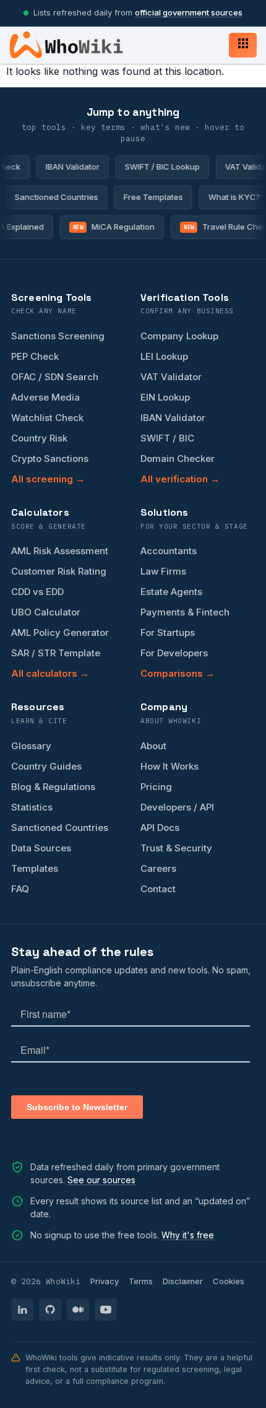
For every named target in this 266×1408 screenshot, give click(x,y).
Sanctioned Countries (59, 197)
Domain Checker (177, 458)
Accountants (168, 551)
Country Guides (46, 766)
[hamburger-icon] (243, 45)
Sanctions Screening (58, 336)
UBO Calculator (45, 612)
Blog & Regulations (53, 787)
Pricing (156, 787)
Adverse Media (45, 397)
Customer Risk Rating (58, 571)
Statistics (32, 807)
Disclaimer (183, 1281)
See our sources (101, 1180)
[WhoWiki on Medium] (78, 1309)
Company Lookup (179, 336)
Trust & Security (176, 848)
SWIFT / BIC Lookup (158, 167)
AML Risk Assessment (59, 551)
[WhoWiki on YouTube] (106, 1309)
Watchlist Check (47, 418)
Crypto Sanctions (49, 458)
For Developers (174, 653)
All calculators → (50, 673)
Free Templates (156, 197)
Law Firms (163, 571)
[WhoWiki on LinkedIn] (22, 1309)
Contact (158, 889)
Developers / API (177, 807)
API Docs (159, 827)
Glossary (31, 746)
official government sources (188, 12)
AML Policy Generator (60, 632)
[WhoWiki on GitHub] (50, 1309)
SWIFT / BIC (167, 438)
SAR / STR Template (55, 653)
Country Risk (39, 438)
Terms (141, 1281)
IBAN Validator (68, 167)
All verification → (180, 479)
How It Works (169, 766)
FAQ (20, 889)
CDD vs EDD (37, 592)
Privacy (104, 1281)
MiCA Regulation (110, 227)
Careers (158, 868)
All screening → (48, 479)
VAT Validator (171, 377)
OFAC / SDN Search (54, 377)
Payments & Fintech (185, 612)
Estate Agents (171, 592)
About (153, 746)
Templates (34, 868)
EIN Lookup (165, 397)
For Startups (167, 632)
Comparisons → (177, 673)
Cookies (228, 1281)
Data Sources (41, 848)
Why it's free (187, 1235)
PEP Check (35, 356)
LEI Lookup (164, 356)
